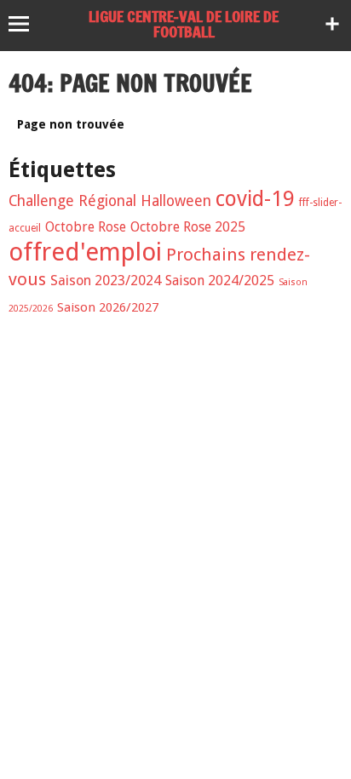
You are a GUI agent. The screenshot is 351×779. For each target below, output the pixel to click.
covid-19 (255, 198)
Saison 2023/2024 (105, 280)
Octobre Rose (85, 227)
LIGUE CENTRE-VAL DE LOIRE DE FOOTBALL (184, 24)
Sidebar (332, 24)
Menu (27, 24)
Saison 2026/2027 (107, 307)
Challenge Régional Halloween (110, 200)
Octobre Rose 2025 (187, 227)
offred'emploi (85, 252)
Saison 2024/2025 (219, 280)
